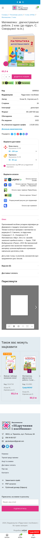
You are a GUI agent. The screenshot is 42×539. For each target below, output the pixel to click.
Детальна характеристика (12, 129)
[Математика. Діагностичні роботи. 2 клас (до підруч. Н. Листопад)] (29, 363)
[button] (11, 371)
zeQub (24, 530)
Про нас (5, 469)
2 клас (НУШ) (30, 15)
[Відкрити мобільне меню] (3, 8)
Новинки (5, 454)
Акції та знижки (7, 461)
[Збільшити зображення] (5, 63)
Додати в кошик (21, 77)
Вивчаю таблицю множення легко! (10, 377)
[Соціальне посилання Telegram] (20, 2)
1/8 (9, 326)
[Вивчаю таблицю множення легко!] (11, 363)
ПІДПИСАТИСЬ (20, 509)
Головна (5, 15)
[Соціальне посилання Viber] (23, 2)
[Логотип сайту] (20, 8)
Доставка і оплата (8, 465)
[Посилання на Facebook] (17, 2)
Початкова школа (16, 15)
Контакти (5, 473)
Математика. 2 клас (9, 17)
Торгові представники (10, 457)
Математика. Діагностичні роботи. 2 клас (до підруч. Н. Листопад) (28, 380)
